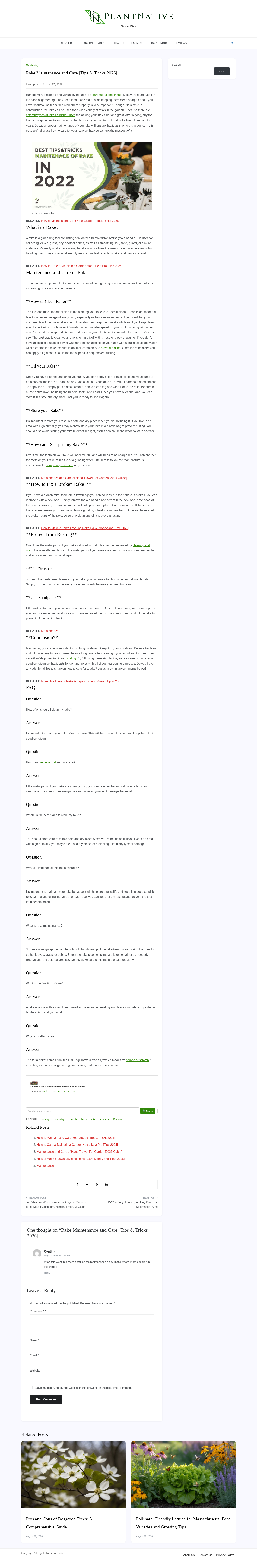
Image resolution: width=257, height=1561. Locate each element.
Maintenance (50, 631)
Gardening (159, 43)
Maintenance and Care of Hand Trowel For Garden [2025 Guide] (84, 478)
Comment (37, 1311)
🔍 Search (148, 1110)
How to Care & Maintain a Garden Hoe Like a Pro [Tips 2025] (81, 265)
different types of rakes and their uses (50, 115)
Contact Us (205, 1554)
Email (34, 1355)
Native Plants (94, 43)
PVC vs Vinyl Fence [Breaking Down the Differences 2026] (133, 1204)
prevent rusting (111, 347)
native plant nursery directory (59, 1091)
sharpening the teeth (59, 465)
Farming (137, 43)
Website (35, 1370)
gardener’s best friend (107, 94)
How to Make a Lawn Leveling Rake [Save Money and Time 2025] (85, 528)
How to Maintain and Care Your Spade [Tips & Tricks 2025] (80, 220)
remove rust (48, 762)
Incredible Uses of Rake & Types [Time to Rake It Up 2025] (80, 681)
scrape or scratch (137, 1060)
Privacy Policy (225, 1554)
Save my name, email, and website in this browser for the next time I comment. (83, 1387)
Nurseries (69, 43)
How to (118, 43)
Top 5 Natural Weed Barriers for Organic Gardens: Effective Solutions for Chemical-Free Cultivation (56, 1204)
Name (34, 1340)
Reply (47, 1273)
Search (176, 64)
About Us (189, 1554)
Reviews (181, 43)
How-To (73, 1119)
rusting (71, 658)
